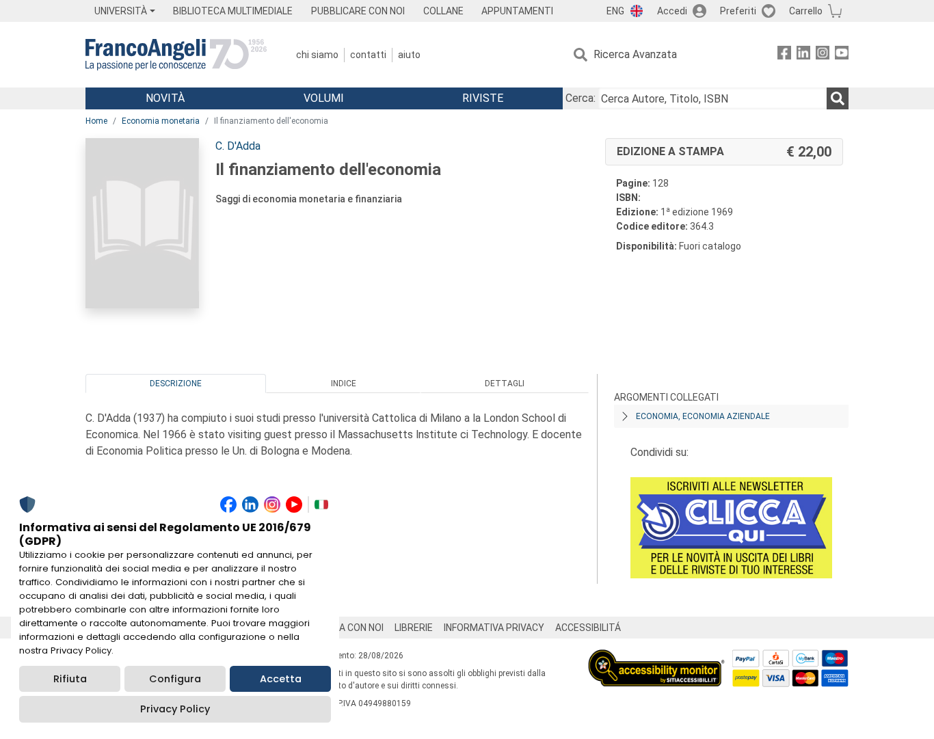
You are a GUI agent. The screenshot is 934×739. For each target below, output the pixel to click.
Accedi (672, 10)
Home (96, 121)
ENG (615, 10)
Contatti (368, 54)
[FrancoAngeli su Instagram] (822, 55)
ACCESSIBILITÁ (588, 627)
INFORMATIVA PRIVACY (494, 627)
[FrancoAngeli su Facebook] (784, 55)
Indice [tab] (343, 383)
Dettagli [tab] (504, 383)
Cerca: (580, 98)
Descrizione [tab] (176, 383)
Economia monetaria (161, 121)
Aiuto (409, 54)
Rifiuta (70, 679)
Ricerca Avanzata (635, 54)
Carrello (806, 10)
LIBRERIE (414, 627)
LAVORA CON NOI (347, 627)
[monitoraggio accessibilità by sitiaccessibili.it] (656, 657)
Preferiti (738, 10)
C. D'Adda (238, 145)
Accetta (281, 679)
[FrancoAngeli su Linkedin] (803, 55)
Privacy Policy (175, 709)
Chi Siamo (317, 54)
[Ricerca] (838, 98)
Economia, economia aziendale (703, 416)
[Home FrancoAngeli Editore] (176, 54)
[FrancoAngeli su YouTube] (842, 55)
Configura (175, 679)
